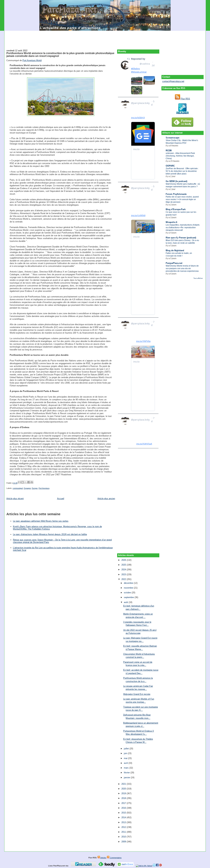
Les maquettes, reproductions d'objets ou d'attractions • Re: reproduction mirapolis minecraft (183, 227)
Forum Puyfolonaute (176, 194)
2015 (124, 812)
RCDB (169, 150)
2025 (124, 565)
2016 (124, 808)
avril (126, 763)
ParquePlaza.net (174, 263)
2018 (124, 798)
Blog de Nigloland (175, 250)
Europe (35, 488)
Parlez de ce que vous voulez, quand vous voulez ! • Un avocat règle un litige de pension (182, 199)
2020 (124, 788)
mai (126, 758)
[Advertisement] (105, 38)
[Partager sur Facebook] (28, 482)
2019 (124, 793)
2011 (124, 832)
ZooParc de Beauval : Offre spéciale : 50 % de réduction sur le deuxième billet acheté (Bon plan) (182, 171)
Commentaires (115, 858)
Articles (103, 858)
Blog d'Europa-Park (176, 209)
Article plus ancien (106, 498)
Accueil (60, 498)
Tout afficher (198, 278)
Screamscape (172, 137)
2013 (124, 822)
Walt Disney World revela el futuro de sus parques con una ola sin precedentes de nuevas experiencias (182, 268)
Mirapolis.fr (171, 222)
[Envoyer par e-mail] (19, 482)
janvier (127, 777)
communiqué (18, 488)
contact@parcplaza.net (173, 81)
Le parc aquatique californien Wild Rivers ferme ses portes (40, 521)
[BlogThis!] (22, 482)
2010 (124, 836)
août (126, 602)
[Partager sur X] (25, 482)
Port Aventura (44, 488)
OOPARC (170, 166)
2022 (124, 579)
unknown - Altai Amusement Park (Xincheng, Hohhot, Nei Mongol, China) (180, 156)
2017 (124, 803)
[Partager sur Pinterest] (31, 482)
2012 (124, 827)
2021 (124, 784)
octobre (128, 592)
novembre (129, 588)
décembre (129, 583)
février (127, 772)
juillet (126, 748)
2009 (124, 841)
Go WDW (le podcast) (176, 181)
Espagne (27, 488)
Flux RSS (185, 98)
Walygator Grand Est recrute (136, 694)
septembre (129, 597)
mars (126, 768)
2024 (124, 569)
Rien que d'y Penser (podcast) (181, 237)
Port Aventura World (32, 60)
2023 (124, 574)
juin (126, 753)
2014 (124, 817)
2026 (124, 560)
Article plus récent (15, 498)
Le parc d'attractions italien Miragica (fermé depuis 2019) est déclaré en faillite (50, 534)
